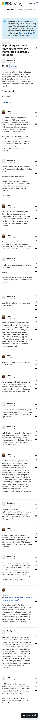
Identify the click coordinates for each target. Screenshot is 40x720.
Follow (14, 66)
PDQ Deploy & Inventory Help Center (2, 9)
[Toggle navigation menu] (37, 2)
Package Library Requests (26, 9)
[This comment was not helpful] (36, 120)
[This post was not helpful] (37, 52)
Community (10, 9)
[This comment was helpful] (36, 112)
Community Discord (26, 33)
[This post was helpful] (37, 44)
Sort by (6, 102)
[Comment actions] (36, 124)
